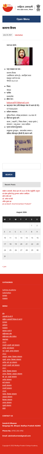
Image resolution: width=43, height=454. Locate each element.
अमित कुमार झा (6, 201)
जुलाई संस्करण (6, 405)
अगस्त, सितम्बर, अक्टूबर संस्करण (12, 374)
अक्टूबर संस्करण (7, 397)
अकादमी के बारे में (7, 316)
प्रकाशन (5, 298)
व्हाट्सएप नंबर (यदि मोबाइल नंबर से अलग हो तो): (23, 105)
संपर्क (3, 408)
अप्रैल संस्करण (7, 379)
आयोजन (4, 325)
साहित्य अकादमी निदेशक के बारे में (12, 319)
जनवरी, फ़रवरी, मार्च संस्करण (11, 345)
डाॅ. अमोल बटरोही (7, 199)
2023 (4, 342)
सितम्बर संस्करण (7, 399)
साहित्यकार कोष (7, 333)
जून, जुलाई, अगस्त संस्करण (10, 351)
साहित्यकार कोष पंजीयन (9, 336)
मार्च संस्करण (6, 382)
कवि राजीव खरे (6, 196)
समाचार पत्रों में (6, 331)
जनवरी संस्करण (7, 388)
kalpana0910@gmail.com (18, 102)
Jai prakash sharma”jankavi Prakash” (16, 204)
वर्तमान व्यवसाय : (12, 111)
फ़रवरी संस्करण (7, 385)
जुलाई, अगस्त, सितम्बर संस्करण (11, 359)
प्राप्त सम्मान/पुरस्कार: (14, 127)
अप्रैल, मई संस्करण (8, 348)
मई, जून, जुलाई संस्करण (9, 377)
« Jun (4, 266)
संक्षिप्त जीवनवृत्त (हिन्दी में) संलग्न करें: (19, 133)
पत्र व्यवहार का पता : (14, 69)
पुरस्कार (4, 295)
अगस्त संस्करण (7, 402)
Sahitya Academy (9, 290)
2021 (4, 368)
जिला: (9, 86)
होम (3, 313)
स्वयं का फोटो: (12, 45)
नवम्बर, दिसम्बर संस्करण (9, 371)
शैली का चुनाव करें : (13, 118)
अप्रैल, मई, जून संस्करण (9, 362)
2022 (4, 354)
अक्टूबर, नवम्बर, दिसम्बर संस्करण (12, 356)
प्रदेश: (9, 92)
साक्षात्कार (5, 339)
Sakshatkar (19, 35)
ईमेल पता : (10, 99)
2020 (4, 391)
